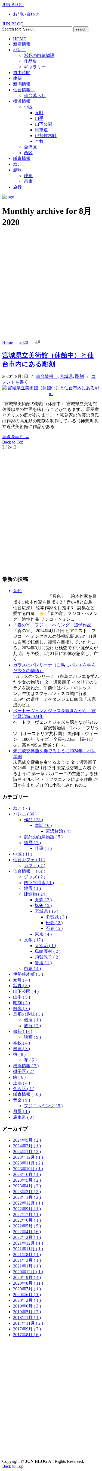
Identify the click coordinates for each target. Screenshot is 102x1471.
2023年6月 (27, 1174)
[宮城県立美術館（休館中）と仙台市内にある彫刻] (51, 393)
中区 (22, 854)
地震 (32, 888)
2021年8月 (27, 1254)
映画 (32, 1037)
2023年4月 (27, 1186)
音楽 (21, 1100)
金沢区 (23, 1088)
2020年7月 (27, 1289)
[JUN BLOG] (8, 197)
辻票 (21, 1083)
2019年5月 (27, 1311)
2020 (23, 342)
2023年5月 (27, 1180)
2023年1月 (27, 1197)
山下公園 (26, 991)
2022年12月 (28, 1203)
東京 (43, 934)
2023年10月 (28, 1168)
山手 (21, 997)
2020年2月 (27, 1300)
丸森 (43, 899)
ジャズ (34, 877)
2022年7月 (27, 1214)
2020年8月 (28, 1283)
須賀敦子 (47, 957)
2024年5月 (27, 1140)
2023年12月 (28, 1157)
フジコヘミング (43, 1105)
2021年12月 (28, 1243)
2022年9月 (27, 1208)
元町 (21, 980)
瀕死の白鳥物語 (43, 837)
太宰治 (45, 945)
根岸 (21, 1048)
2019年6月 (27, 1306)
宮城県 (66, 376)
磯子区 (23, 1071)
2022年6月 (27, 1220)
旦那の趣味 (28, 1014)
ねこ (21, 808)
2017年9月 (27, 1329)
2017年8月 (27, 1334)
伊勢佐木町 (28, 974)
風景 (21, 1111)
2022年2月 (27, 1237)
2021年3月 (27, 1260)
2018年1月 (27, 1317)
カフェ (34, 865)
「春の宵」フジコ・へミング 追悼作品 (52, 625)
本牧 (21, 1043)
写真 (21, 985)
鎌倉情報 (27, 1094)
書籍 (22, 1031)
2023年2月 (27, 1191)
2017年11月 (28, 1323)
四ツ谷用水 (39, 882)
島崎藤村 (47, 951)
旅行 (32, 1025)
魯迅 (43, 962)
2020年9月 (27, 1277)
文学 (33, 940)
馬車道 (23, 1117)
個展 (32, 1020)
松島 (54, 922)
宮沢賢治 (58, 831)
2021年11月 (28, 1248)
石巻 (54, 928)
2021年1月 (27, 1266)
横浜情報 (26, 1065)
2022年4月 (27, 1231)
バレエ (24, 814)
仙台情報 (47, 376)
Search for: (11, 29)
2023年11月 (28, 1163)
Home (7, 342)
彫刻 (79, 376)
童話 (43, 825)
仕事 (43, 848)
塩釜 (43, 905)
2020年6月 (27, 1294)
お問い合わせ (26, 14)
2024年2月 (27, 1146)
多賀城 (56, 917)
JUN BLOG (13, 4)
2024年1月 (27, 1151)
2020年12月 (28, 1271)
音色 (17, 590)
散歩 (21, 1008)
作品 (33, 819)
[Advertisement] (51, 284)
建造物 (35, 894)
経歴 (32, 842)
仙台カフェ (29, 859)
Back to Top (12, 442)
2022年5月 (27, 1226)
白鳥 (32, 968)
